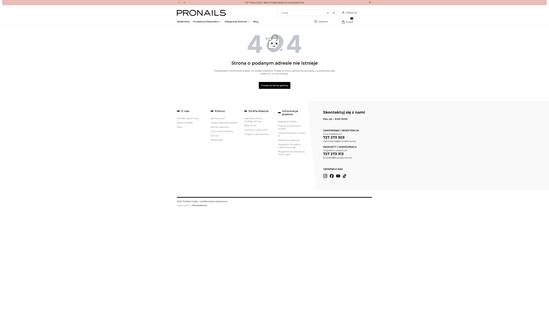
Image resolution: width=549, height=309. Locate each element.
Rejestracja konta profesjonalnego (253, 120)
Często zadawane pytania (224, 122)
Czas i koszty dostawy (222, 131)
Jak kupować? (218, 118)
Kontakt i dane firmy (187, 118)
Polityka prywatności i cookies (289, 127)
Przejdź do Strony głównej (274, 85)
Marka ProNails (185, 122)
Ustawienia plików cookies (291, 133)
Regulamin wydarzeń (289, 140)
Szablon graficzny (192, 205)
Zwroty (214, 135)
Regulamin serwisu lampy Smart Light (291, 153)
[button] (369, 2)
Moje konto (250, 125)
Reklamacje (217, 140)
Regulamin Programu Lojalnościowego (289, 146)
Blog (179, 127)
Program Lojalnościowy (256, 134)
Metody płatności (220, 127)
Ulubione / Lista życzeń (256, 130)
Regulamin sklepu (287, 121)
